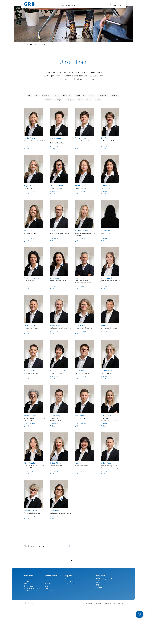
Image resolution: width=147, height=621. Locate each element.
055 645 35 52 (107, 424)
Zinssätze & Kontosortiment (32, 588)
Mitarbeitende (102, 96)
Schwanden (45, 96)
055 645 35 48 (107, 331)
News (25, 584)
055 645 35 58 (30, 377)
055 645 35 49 (107, 146)
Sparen (79, 100)
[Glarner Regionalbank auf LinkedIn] (32, 603)
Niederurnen (66, 96)
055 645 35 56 (30, 331)
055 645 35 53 (56, 192)
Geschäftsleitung (80, 96)
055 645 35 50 (56, 331)
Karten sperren (69, 579)
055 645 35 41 (107, 377)
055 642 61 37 (30, 424)
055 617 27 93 (81, 331)
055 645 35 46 (81, 146)
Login (121, 5)
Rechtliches (107, 603)
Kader (91, 96)
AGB (114, 603)
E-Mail (28, 148)
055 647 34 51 (30, 286)
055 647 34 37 (30, 516)
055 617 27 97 (30, 471)
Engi (36, 96)
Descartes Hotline (70, 584)
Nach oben (74, 561)
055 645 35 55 (56, 471)
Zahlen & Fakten (29, 586)
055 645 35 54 (56, 424)
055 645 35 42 (107, 286)
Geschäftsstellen (29, 579)
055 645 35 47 (107, 471)
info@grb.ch (99, 587)
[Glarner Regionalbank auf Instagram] (28, 603)
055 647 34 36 (81, 471)
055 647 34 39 (107, 239)
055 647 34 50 (99, 585)
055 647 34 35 (81, 424)
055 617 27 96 (81, 239)
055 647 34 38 (81, 377)
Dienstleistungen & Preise (31, 591)
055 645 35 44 (56, 146)
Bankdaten (27, 581)
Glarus (56, 96)
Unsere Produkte (71, 5)
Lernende (114, 96)
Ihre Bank (61, 5)
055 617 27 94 (56, 286)
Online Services (49, 591)
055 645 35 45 (81, 192)
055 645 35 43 (56, 239)
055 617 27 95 (30, 192)
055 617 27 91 (81, 286)
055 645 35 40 (30, 146)
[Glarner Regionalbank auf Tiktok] (25, 603)
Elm (29, 96)
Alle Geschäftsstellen (34, 545)
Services (97, 100)
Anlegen (58, 100)
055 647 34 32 (56, 377)
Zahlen (88, 100)
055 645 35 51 (56, 516)
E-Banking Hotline (70, 581)
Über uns (37, 44)
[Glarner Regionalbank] (39, 4)
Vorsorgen (69, 100)
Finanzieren (48, 100)
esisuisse (120, 603)
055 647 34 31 (30, 239)
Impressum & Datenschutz (94, 603)
